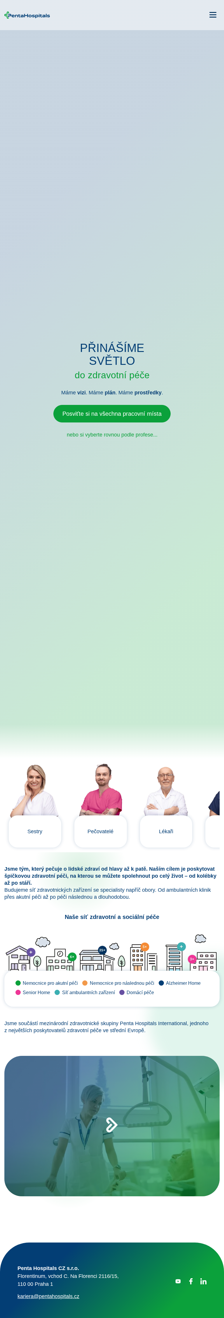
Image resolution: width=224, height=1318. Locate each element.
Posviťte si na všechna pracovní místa (112, 681)
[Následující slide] (210, 1306)
